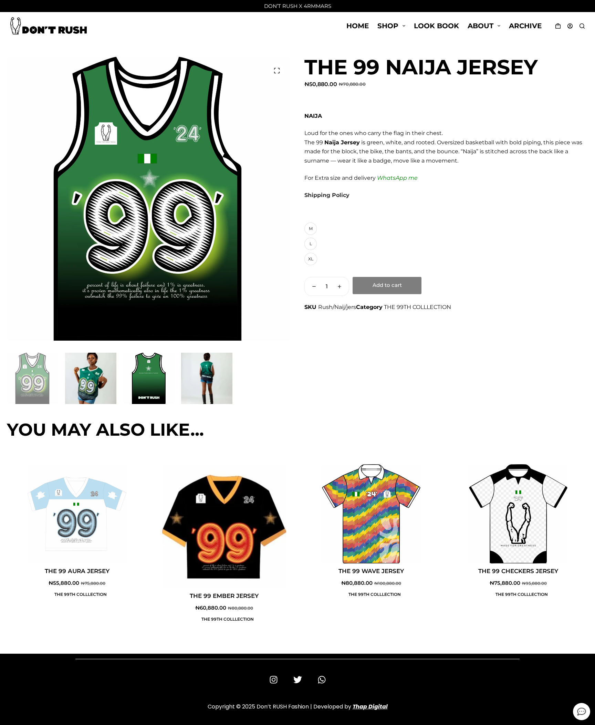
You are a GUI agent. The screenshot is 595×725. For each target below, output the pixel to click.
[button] (277, 70)
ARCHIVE (525, 26)
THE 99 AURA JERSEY (77, 571)
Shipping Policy (326, 195)
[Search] (582, 26)
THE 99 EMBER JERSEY (224, 595)
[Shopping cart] (557, 26)
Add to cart (387, 285)
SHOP (387, 26)
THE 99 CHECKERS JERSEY (518, 571)
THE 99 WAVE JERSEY (371, 571)
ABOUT (480, 26)
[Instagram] (273, 679)
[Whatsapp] (321, 679)
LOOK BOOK (436, 26)
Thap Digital (370, 707)
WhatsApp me (397, 178)
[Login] (570, 26)
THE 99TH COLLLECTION (417, 307)
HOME (357, 26)
